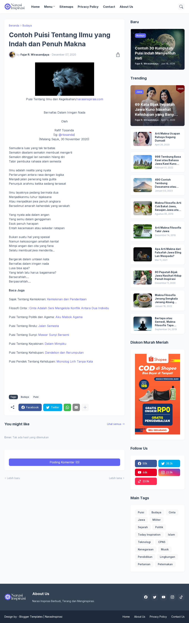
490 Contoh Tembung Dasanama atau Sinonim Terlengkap (168, 183)
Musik (165, 549)
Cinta (172, 512)
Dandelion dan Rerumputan (64, 352)
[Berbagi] (117, 54)
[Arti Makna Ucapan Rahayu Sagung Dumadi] (142, 139)
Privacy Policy (88, 7)
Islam (171, 534)
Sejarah (143, 527)
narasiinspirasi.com (90, 99)
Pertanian (144, 564)
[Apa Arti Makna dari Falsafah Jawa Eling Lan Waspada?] (142, 254)
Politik (159, 527)
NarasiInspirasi (53, 616)
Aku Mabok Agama (69, 317)
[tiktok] (181, 597)
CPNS (161, 542)
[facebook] (145, 597)
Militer (156, 519)
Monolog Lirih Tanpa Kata (74, 361)
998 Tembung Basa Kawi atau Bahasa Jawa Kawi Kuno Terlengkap (168, 160)
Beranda (14, 25)
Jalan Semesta (48, 326)
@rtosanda (66, 135)
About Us (126, 7)
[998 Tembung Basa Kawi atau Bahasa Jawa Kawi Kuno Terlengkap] (142, 162)
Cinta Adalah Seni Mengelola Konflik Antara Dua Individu (69, 308)
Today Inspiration (149, 534)
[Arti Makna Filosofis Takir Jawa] (142, 231)
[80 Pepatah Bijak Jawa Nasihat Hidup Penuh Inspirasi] (142, 277)
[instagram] (172, 597)
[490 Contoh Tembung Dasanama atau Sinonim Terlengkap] (142, 185)
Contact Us (178, 616)
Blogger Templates (31, 616)
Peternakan (165, 564)
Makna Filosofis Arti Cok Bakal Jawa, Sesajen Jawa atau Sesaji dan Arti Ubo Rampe (168, 206)
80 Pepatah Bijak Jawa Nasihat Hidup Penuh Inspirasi (168, 275)
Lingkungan (167, 556)
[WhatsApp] (67, 407)
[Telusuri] (181, 6)
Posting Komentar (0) (65, 462)
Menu (48, 7)
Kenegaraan (146, 549)
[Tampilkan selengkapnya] (85, 407)
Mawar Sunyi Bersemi (53, 335)
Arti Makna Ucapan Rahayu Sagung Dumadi (167, 137)
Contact (109, 7)
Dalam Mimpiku (55, 343)
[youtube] (163, 597)
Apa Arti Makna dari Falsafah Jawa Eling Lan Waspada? (168, 252)
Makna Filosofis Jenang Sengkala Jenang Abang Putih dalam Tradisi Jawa (168, 298)
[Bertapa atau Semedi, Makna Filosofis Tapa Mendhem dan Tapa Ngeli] (142, 324)
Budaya (27, 25)
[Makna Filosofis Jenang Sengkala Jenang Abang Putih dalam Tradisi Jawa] (142, 300)
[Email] (76, 407)
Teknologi (144, 542)
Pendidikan (145, 556)
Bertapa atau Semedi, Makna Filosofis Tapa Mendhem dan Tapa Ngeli (168, 322)
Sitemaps (66, 7)
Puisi (36, 397)
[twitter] (154, 597)
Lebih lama (115, 478)
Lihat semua (114, 424)
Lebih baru (13, 478)
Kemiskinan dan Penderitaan (67, 299)
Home (35, 7)
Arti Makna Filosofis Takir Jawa (168, 229)
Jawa (141, 519)
